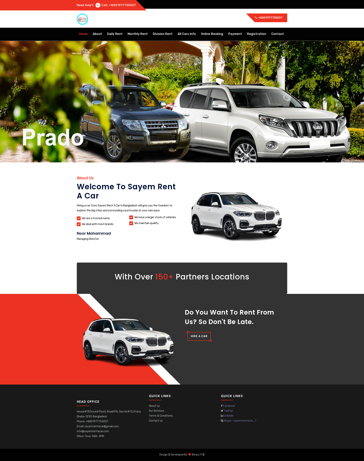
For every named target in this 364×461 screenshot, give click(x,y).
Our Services (156, 410)
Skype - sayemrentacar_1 (240, 420)
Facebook (229, 406)
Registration (256, 34)
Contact (277, 34)
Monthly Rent (138, 34)
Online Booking (212, 34)
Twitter (228, 410)
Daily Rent (114, 34)
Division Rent (163, 34)
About (97, 34)
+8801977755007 (270, 17)
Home (83, 34)
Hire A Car (199, 336)
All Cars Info (187, 34)
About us (154, 406)
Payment (235, 34)
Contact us (156, 420)
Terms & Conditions (161, 415)
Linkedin (229, 415)
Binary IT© (198, 454)
